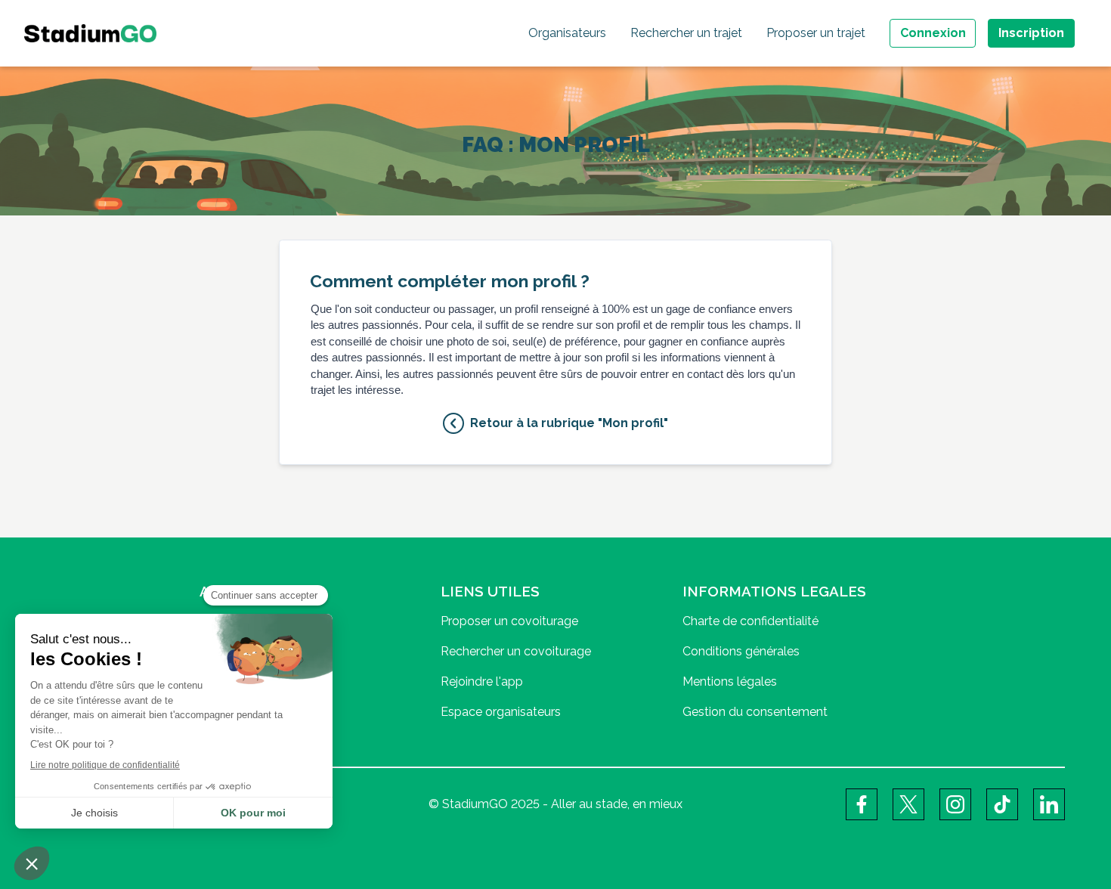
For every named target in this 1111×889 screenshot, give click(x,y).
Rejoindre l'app (482, 681)
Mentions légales (729, 681)
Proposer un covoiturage (509, 621)
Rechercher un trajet (686, 33)
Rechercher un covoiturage (516, 651)
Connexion (933, 33)
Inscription (1031, 33)
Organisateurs (567, 33)
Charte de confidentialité (750, 621)
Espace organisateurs (501, 712)
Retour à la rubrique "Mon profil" (569, 423)
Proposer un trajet (815, 33)
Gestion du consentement (755, 712)
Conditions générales (741, 651)
